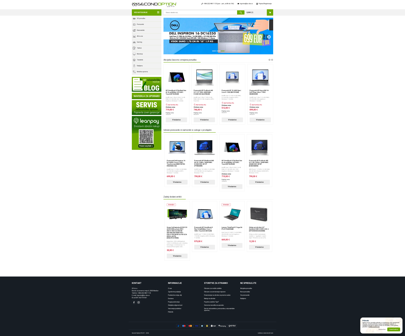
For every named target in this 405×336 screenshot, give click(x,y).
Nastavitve (382, 329)
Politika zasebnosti (373, 327)
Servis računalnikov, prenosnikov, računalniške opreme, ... (219, 309)
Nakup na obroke (209, 298)
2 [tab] (218, 52)
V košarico (176, 120)
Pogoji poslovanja (174, 302)
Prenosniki (140, 24)
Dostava (170, 298)
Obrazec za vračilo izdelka (212, 288)
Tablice (139, 48)
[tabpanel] (218, 36)
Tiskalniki (140, 60)
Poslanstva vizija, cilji (175, 295)
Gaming (139, 42)
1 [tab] (213, 52)
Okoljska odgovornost (175, 305)
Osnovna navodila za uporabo (214, 305)
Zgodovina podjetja (174, 292)
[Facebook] (134, 302)
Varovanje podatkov (174, 308)
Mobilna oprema (142, 71)
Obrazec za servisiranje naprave (214, 292)
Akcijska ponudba (246, 288)
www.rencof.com (268, 333)
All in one (140, 36)
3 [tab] (222, 52)
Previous (167, 36)
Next (268, 36)
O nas (170, 288)
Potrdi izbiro (393, 329)
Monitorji (140, 54)
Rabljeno (140, 66)
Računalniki (140, 30)
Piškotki (170, 312)
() (250, 12)
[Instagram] (138, 302)
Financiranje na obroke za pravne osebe (217, 295)
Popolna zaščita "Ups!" (211, 302)
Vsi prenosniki (244, 295)
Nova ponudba (245, 292)
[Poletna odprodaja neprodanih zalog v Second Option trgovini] (218, 36)
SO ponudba (141, 18)
